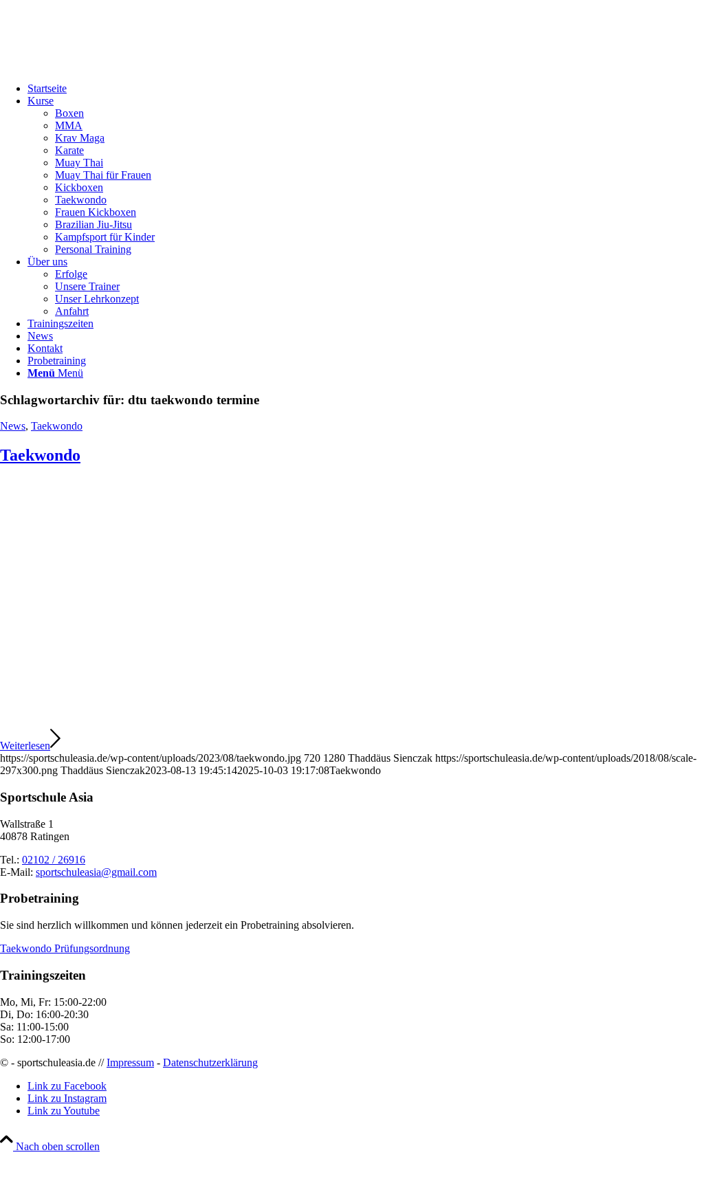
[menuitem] (366, 88)
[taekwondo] (352, 721)
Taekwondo (56, 426)
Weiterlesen (25, 745)
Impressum (130, 1062)
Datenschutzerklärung (210, 1062)
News (12, 426)
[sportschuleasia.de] (103, 65)
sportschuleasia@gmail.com (96, 872)
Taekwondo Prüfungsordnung (65, 948)
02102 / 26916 (53, 860)
